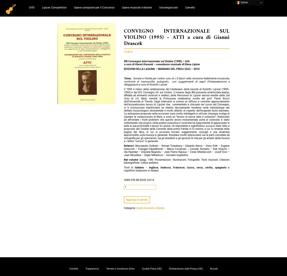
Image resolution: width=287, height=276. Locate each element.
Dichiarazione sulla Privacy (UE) (186, 269)
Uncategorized (168, 7)
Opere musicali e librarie (137, 7)
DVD (32, 7)
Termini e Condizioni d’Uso (120, 269)
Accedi (214, 269)
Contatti (73, 269)
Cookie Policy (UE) (152, 269)
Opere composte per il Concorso (94, 7)
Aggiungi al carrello (137, 199)
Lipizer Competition (54, 7)
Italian (244, 2)
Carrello (190, 7)
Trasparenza (92, 269)
